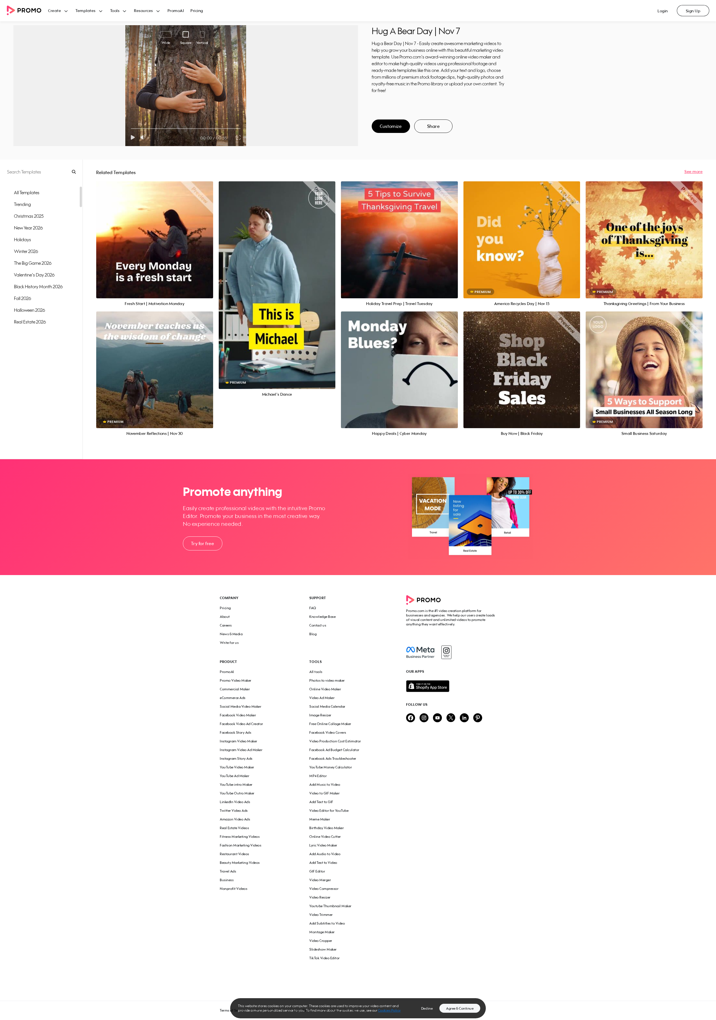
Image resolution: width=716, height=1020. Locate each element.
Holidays (22, 239)
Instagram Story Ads (236, 758)
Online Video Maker (325, 689)
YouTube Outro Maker (237, 793)
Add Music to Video (324, 784)
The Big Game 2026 (32, 263)
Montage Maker (322, 932)
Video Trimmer (321, 915)
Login (663, 10)
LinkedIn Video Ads (235, 802)
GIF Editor (317, 871)
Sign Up (693, 10)
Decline (427, 1008)
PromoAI (176, 10)
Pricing (196, 10)
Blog (313, 634)
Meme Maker (319, 819)
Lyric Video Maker (323, 845)
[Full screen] (238, 137)
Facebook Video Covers (327, 732)
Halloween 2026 (29, 310)
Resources (143, 10)
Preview (154, 233)
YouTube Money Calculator (330, 767)
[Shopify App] (451, 686)
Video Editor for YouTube (328, 810)
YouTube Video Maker (237, 767)
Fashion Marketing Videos (240, 845)
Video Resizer (320, 897)
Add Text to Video (323, 862)
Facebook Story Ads (235, 732)
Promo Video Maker (235, 680)
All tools (315, 672)
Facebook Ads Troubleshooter (332, 758)
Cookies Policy (389, 1010)
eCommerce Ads (233, 698)
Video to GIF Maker (324, 793)
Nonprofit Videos (233, 889)
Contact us (317, 625)
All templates (26, 192)
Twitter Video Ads (234, 810)
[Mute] (143, 137)
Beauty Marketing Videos (240, 862)
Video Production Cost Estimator (335, 741)
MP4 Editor (318, 776)
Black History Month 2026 (38, 286)
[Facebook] (420, 652)
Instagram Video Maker (238, 741)
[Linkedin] (464, 718)
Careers (226, 625)
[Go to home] (27, 11)
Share (433, 126)
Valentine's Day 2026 (34, 275)
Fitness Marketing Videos (240, 836)
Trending (22, 204)
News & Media (231, 634)
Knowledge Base (322, 617)
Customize (391, 126)
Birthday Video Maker (326, 828)
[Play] (132, 137)
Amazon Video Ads (235, 819)
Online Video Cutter (325, 836)
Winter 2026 (26, 251)
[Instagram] (446, 652)
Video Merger (320, 880)
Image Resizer (320, 715)
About (225, 617)
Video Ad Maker (322, 698)
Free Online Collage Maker (330, 724)
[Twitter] (450, 718)
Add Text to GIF (321, 802)
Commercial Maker (235, 689)
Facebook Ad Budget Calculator (334, 750)
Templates (86, 10)
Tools (115, 10)
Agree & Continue (460, 1008)
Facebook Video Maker (238, 715)
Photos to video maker (327, 680)
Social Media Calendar (327, 706)
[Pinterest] (477, 718)
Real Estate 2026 (30, 322)
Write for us (229, 643)
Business (227, 880)
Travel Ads (228, 871)
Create (54, 10)
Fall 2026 (22, 298)
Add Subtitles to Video (327, 923)
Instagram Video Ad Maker (241, 750)
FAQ (312, 608)
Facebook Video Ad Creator (241, 724)
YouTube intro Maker (236, 784)
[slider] (131, 128)
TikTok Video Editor (324, 958)
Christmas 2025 (29, 216)
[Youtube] (437, 718)
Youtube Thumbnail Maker (330, 906)
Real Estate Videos (234, 828)
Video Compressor (323, 889)
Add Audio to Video (324, 854)
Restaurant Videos (234, 854)
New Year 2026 (28, 228)
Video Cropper (320, 941)
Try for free (202, 543)
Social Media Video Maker (240, 706)
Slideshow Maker (323, 949)
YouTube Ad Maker (234, 776)
